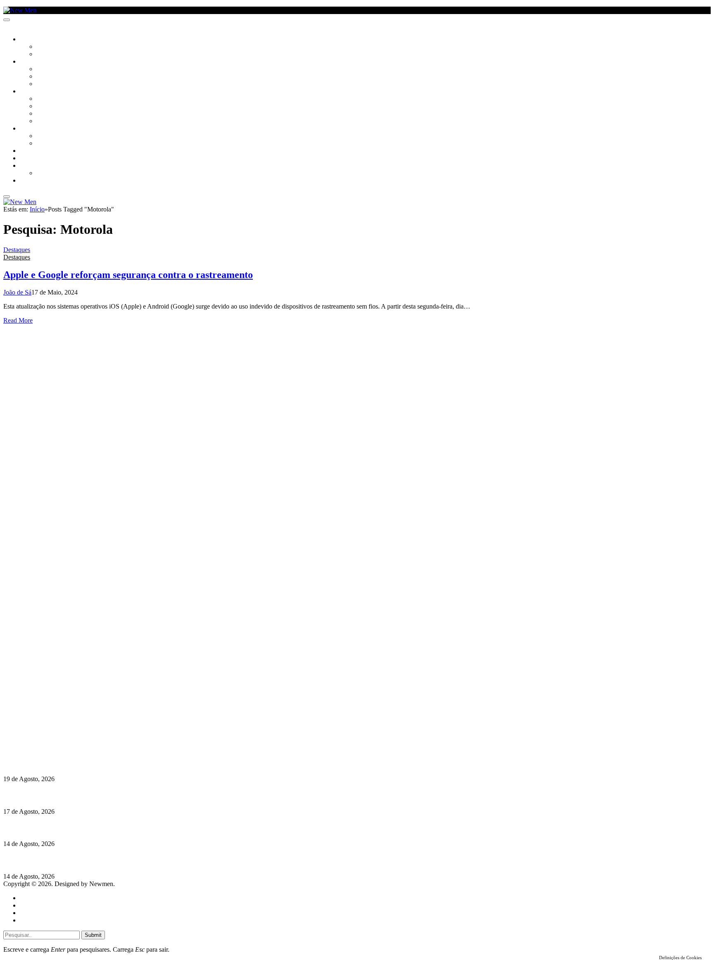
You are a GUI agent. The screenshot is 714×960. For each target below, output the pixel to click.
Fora (43, 144)
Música (46, 84)
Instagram (46, 724)
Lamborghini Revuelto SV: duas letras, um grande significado (89, 762)
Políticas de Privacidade (58, 739)
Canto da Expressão (64, 54)
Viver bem (50, 114)
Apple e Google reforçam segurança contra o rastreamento (128, 274)
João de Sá (17, 292)
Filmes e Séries (56, 77)
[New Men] (19, 10)
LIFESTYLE (32, 92)
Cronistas (50, 47)
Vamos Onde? (37, 129)
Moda (44, 106)
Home (28, 897)
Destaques (16, 249)
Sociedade (34, 40)
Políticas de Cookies (53, 746)
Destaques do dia (42, 920)
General (30, 905)
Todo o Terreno (57, 173)
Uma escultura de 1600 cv (39, 794)
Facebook (46, 731)
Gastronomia (38, 151)
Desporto (32, 166)
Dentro (46, 136)
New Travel (35, 181)
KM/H (26, 159)
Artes (44, 69)
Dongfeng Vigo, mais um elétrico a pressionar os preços (80, 827)
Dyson (45, 99)
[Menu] (6, 20)
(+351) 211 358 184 (59, 716)
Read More (18, 320)
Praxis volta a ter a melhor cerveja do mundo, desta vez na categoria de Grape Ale (117, 860)
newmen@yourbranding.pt (68, 709)
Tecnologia (52, 121)
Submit (93, 935)
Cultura (31, 62)
